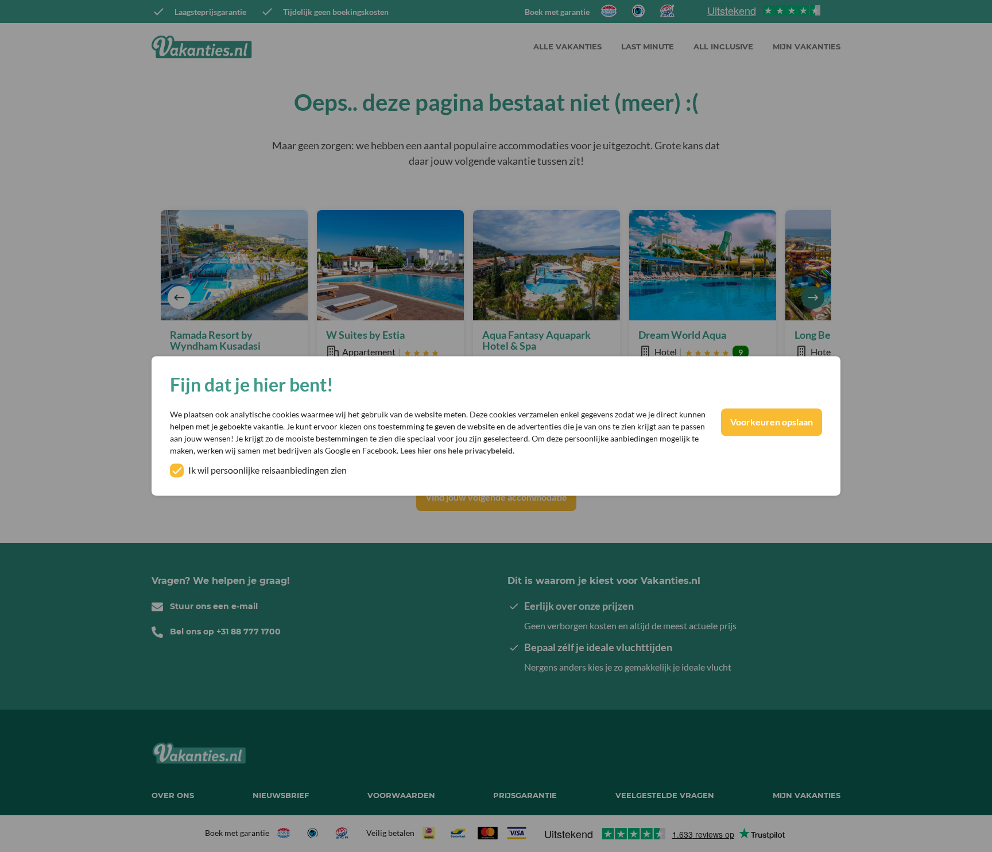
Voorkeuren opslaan (771, 422)
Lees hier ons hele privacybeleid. (457, 451)
